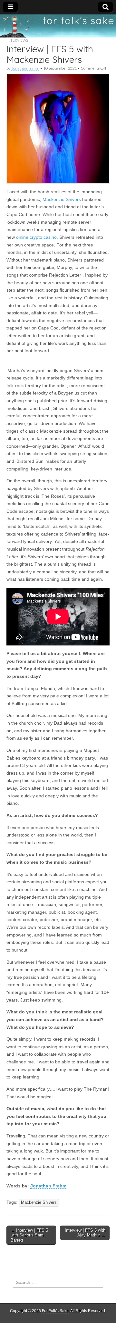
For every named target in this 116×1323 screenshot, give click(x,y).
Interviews (17, 40)
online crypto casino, (37, 237)
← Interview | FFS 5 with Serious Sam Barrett (29, 1235)
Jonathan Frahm (25, 68)
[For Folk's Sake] (58, 25)
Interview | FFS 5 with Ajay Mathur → (85, 1233)
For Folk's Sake (55, 1311)
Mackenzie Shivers (62, 199)
